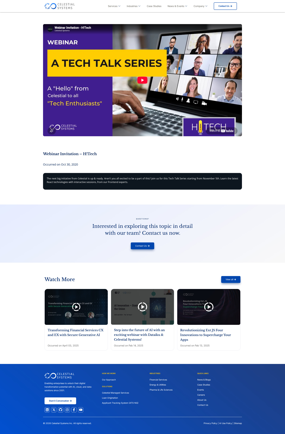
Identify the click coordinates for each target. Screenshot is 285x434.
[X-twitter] (53, 409)
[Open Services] (119, 6)
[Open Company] (206, 6)
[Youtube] (80, 409)
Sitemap (238, 423)
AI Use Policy (226, 423)
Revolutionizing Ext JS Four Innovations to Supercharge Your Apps (205, 334)
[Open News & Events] (186, 6)
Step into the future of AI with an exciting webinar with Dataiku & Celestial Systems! (139, 334)
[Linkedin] (47, 409)
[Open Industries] (139, 6)
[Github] (60, 409)
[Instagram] (67, 409)
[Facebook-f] (74, 409)
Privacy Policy (210, 423)
